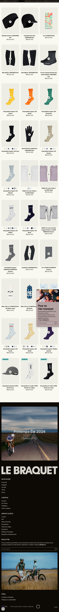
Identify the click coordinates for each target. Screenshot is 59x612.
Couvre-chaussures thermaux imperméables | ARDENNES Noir (48, 74)
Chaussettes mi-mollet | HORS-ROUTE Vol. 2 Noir (48, 387)
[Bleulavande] (8, 149)
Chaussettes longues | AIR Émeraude (49, 112)
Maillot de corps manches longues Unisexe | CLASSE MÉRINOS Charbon (49, 230)
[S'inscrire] (55, 323)
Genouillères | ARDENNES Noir (29, 72)
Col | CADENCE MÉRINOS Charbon (48, 268)
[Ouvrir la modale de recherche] (53, 4)
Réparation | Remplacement (8, 534)
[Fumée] (6, 149)
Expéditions (4, 529)
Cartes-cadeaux (5, 508)
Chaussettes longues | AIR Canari (10, 112)
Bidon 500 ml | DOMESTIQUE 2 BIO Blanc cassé (10, 307)
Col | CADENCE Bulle (48, 35)
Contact (3, 517)
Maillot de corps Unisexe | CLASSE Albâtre (29, 192)
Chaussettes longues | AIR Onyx (10, 151)
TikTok (3, 490)
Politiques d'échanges (7, 532)
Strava (3, 492)
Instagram (4, 485)
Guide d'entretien (6, 522)
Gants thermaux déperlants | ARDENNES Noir (29, 149)
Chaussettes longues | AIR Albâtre (10, 231)
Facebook (4, 482)
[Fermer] (56, 291)
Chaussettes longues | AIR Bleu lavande (48, 350)
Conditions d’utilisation (7, 597)
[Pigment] (14, 149)
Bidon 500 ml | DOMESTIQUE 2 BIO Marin (29, 307)
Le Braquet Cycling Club (27, 606)
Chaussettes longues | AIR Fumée (10, 350)
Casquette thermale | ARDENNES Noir (29, 36)
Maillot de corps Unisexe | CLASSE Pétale (49, 189)
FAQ (2, 519)
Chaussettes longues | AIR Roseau (49, 152)
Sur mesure (4, 503)
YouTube (3, 487)
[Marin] (12, 149)
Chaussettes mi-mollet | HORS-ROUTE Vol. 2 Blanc (29, 387)
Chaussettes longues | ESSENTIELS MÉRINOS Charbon (10, 269)
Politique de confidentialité (8, 600)
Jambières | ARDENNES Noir (29, 267)
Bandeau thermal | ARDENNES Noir (10, 36)
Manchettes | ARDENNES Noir (10, 72)
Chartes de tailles (6, 527)
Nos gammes (4, 524)
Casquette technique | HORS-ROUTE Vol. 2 (10, 387)
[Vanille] (4, 149)
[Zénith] (30, 188)
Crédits (56, 607)
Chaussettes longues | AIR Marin (29, 231)
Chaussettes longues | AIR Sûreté (29, 112)
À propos (3, 501)
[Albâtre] (10, 149)
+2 (16, 148)
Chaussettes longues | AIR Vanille (29, 350)
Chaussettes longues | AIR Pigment (10, 192)
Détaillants (4, 506)
